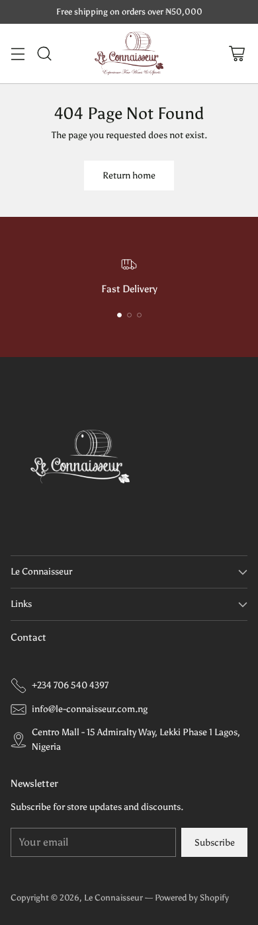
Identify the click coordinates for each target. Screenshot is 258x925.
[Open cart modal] (236, 53)
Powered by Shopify (192, 898)
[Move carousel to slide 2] (129, 315)
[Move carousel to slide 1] (119, 315)
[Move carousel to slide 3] (139, 315)
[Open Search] (44, 53)
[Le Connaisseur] (129, 53)
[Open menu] (17, 53)
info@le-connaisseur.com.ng (90, 709)
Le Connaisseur (113, 898)
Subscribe (214, 842)
